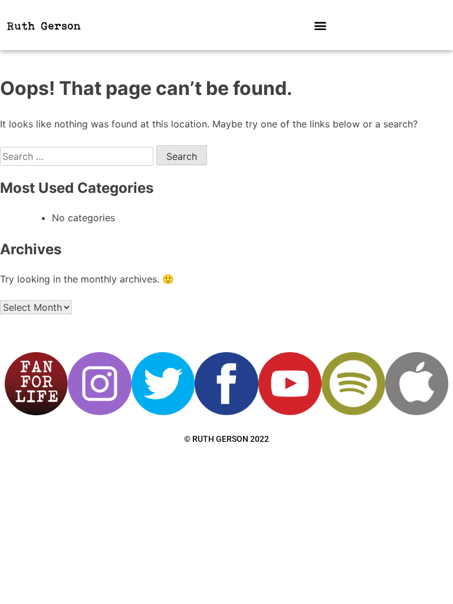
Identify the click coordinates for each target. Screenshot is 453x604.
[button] (320, 25)
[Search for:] (78, 156)
